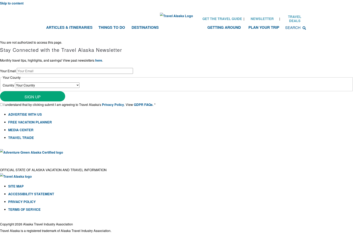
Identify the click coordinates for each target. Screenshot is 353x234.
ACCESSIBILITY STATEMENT (31, 194)
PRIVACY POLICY (22, 201)
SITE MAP (16, 186)
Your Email (8, 71)
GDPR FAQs (143, 104)
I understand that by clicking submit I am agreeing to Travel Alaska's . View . (79, 104)
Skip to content (11, 3)
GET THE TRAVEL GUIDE (222, 18)
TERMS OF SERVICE (24, 209)
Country (9, 85)
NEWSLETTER (262, 18)
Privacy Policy (113, 104)
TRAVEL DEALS (294, 18)
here (98, 60)
